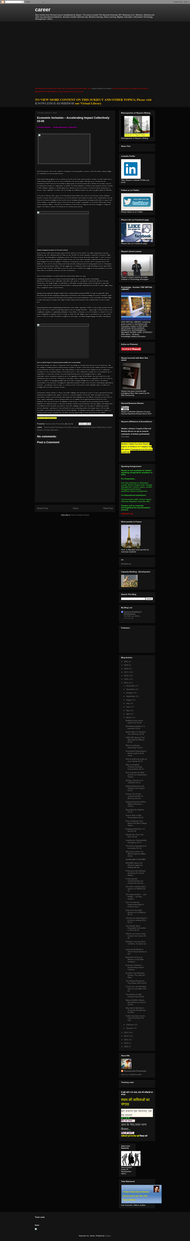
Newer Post (42, 508)
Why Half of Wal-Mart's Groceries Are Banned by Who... (136, 1010)
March (129, 717)
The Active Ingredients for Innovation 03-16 (136, 847)
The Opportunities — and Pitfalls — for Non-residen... (136, 896)
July (128, 703)
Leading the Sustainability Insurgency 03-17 (136, 841)
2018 (126, 669)
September (131, 696)
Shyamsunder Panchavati (135, 1071)
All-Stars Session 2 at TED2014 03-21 (134, 781)
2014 (126, 683)
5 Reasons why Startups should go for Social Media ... (136, 873)
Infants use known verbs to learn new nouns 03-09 (136, 936)
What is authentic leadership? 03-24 (134, 746)
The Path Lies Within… (132, 616)
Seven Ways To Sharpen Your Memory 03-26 (136, 733)
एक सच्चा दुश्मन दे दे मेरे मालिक (135, 859)
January (129, 1028)
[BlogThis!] (82, 424)
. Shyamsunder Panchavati (53, 427)
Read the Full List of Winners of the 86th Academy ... (135, 959)
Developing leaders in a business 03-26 (135, 727)
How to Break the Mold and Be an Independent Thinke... (136, 774)
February (130, 1025)
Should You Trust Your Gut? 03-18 (135, 836)
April (128, 714)
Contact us (126, 564)
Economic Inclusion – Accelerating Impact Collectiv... (135, 967)
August (129, 700)
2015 (126, 679)
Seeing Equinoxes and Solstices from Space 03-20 (135, 788)
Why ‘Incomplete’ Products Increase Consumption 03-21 (135, 767)
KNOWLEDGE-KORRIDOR (54, 103)
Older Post (108, 508)
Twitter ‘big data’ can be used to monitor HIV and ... (135, 1018)
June (128, 707)
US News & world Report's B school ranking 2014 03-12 (136, 920)
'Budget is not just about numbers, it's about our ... (136, 943)
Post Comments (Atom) (80, 515)
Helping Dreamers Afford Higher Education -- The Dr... (136, 804)
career (43, 9)
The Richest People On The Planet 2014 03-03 (136, 982)
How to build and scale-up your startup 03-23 (136, 760)
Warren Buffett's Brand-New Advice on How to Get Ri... (136, 1002)
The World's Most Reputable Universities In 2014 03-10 (136, 928)
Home (75, 508)
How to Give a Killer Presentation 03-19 (134, 816)
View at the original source (47, 418)
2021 (126, 661)
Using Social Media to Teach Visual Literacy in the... (136, 951)
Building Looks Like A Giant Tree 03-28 (134, 721)
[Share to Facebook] (87, 424)
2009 (126, 1047)
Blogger (108, 1236)
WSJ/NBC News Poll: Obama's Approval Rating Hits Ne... (134, 865)
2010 (126, 1043)
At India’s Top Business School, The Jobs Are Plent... (135, 975)
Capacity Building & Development (101, 88)
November (130, 689)
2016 (126, 676)
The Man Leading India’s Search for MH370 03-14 (136, 889)
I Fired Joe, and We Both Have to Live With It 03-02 (136, 989)
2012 (126, 1036)
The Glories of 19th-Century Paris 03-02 (135, 995)
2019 (126, 665)
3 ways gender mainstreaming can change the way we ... (135, 881)
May (128, 710)
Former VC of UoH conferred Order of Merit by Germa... (134, 796)
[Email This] (80, 424)
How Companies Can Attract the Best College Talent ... (136, 823)
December (130, 686)
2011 (126, 1040)
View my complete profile (131, 1074)
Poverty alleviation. (51, 430)
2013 (126, 1032)
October (129, 693)
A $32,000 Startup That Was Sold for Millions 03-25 (135, 739)
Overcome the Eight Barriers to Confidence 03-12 (136, 912)
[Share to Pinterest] (89, 424)
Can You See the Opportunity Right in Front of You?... (135, 904)
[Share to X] (84, 424)
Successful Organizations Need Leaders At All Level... (136, 753)
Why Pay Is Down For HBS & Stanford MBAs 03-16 (136, 854)
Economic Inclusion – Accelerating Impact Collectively (84, 427)
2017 (126, 672)
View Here (125, 436)
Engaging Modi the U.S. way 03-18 (135, 830)
